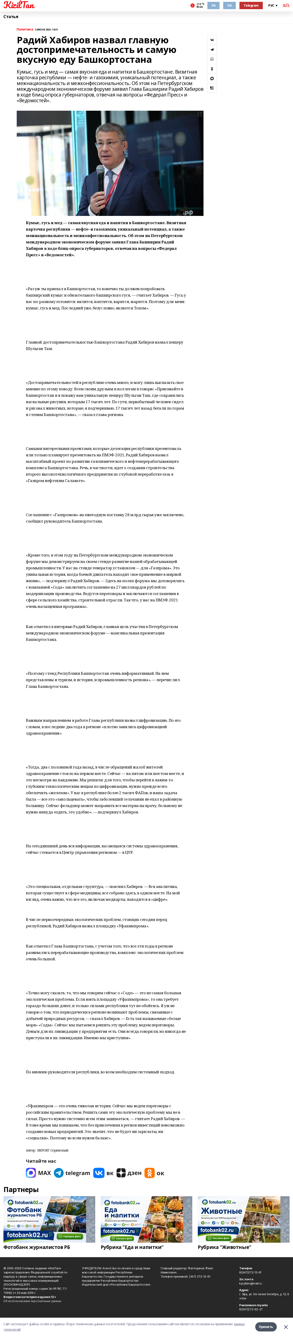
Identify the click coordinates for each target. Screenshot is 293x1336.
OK (229, 5)
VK (213, 5)
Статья (10, 16)
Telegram (251, 5)
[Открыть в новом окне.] (38, 1173)
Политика (25, 29)
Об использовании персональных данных (32, 1301)
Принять (266, 1327)
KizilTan (18, 4)
